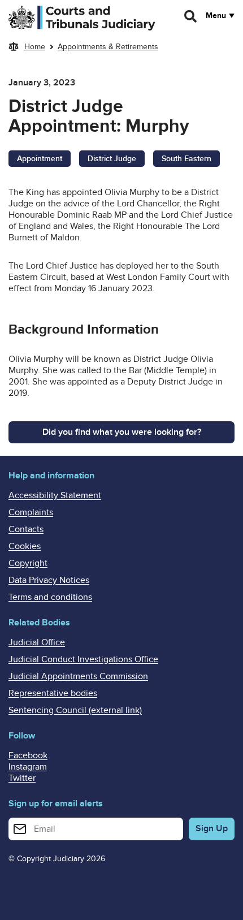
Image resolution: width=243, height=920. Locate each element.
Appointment (39, 158)
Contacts (26, 529)
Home (34, 46)
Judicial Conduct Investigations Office (83, 659)
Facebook (27, 755)
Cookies (24, 546)
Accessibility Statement (54, 495)
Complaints (30, 512)
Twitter (22, 778)
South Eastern (186, 158)
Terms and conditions (50, 597)
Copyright (27, 563)
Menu (216, 15)
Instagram (27, 766)
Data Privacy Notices (48, 580)
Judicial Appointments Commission (78, 676)
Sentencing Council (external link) (75, 710)
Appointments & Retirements (108, 46)
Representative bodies (52, 693)
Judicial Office (36, 642)
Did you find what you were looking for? (121, 432)
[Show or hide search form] (191, 16)
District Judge (112, 158)
